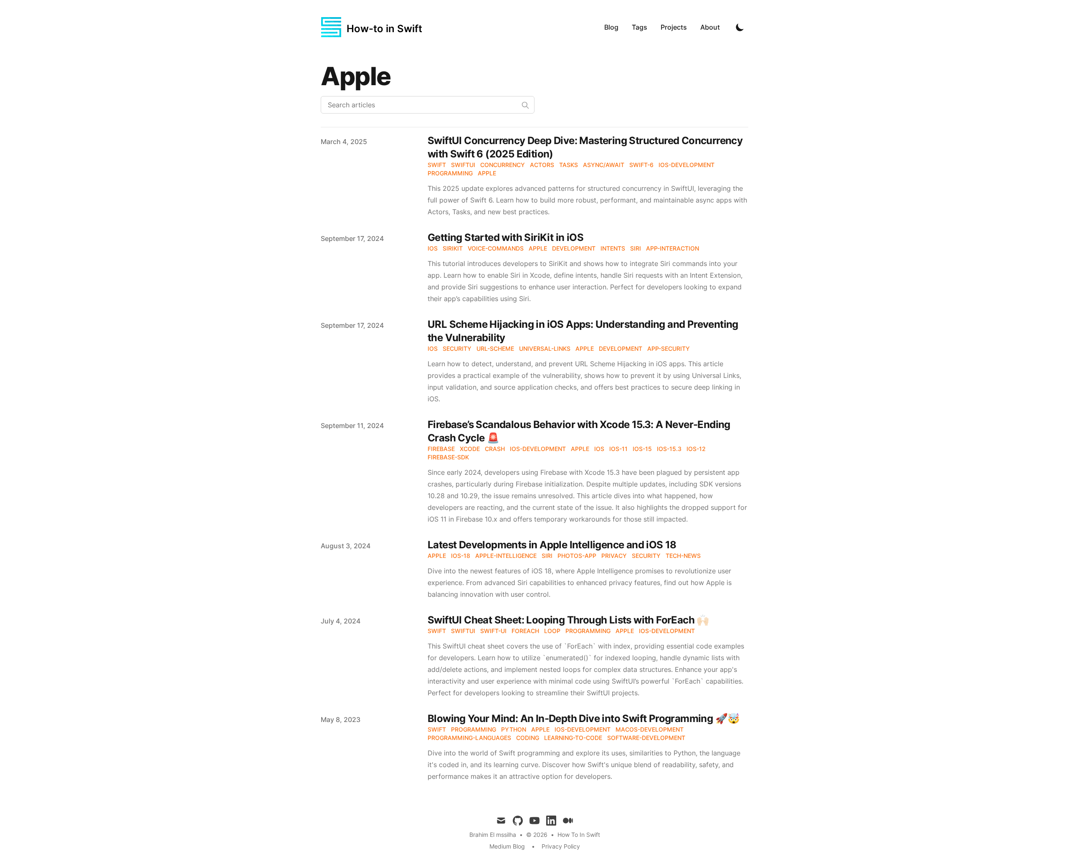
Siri (635, 248)
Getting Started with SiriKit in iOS (505, 237)
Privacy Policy (561, 846)
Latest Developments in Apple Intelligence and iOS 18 (552, 545)
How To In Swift (578, 834)
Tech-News (683, 555)
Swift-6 (641, 164)
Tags (639, 27)
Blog (611, 27)
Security (457, 348)
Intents (612, 248)
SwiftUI (463, 164)
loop (552, 630)
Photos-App (576, 555)
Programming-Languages (469, 737)
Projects (674, 27)
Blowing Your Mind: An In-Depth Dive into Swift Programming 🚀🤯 (584, 718)
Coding (527, 737)
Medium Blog (507, 846)
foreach (525, 630)
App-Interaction (672, 248)
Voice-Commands (496, 248)
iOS (433, 248)
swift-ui (493, 630)
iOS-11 (618, 448)
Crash (495, 448)
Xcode (470, 448)
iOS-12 (696, 448)
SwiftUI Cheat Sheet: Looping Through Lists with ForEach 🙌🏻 (568, 620)
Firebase (441, 448)
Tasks (568, 164)
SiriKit (453, 248)
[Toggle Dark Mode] (740, 27)
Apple (487, 173)
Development (573, 248)
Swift (437, 164)
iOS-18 (460, 555)
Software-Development (646, 737)
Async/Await (603, 164)
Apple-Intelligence (506, 555)
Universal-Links (544, 348)
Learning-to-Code (573, 737)
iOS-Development (686, 164)
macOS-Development (650, 729)
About (710, 27)
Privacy (614, 555)
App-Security (668, 348)
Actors (542, 164)
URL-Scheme (495, 348)
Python (513, 729)
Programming (450, 173)
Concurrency (502, 164)
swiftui (463, 630)
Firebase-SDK (448, 457)
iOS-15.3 (669, 448)
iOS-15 (642, 448)
